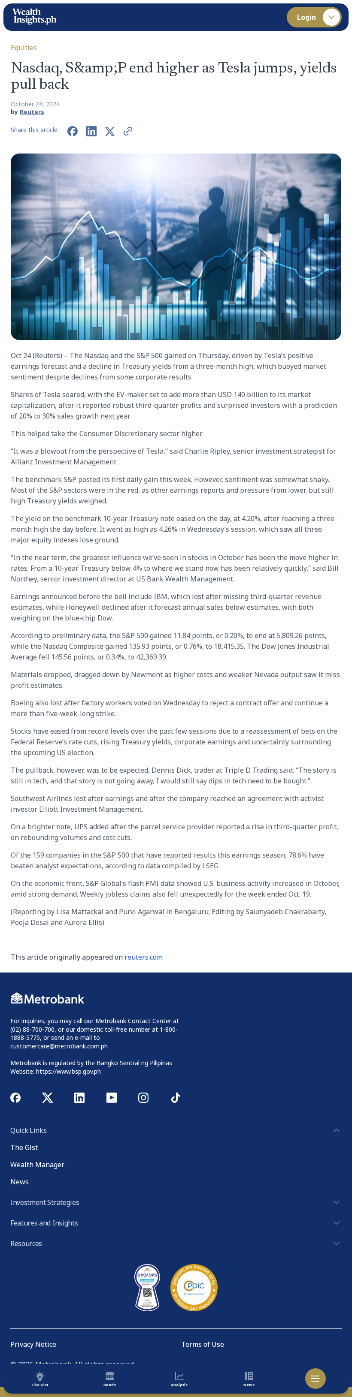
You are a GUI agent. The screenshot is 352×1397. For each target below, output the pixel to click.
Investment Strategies (44, 1202)
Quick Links (28, 1130)
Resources (26, 1243)
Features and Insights (44, 1223)
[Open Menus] (315, 1378)
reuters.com (143, 957)
